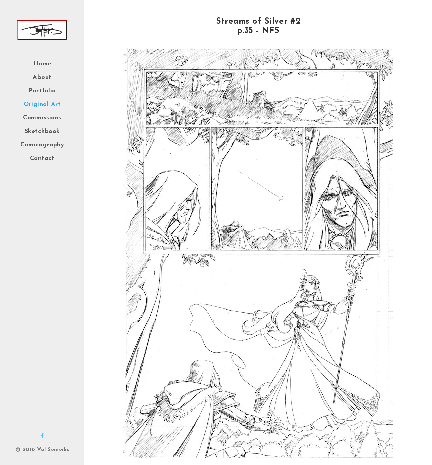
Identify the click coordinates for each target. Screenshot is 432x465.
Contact (42, 159)
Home (42, 64)
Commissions (42, 118)
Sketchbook (42, 132)
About (42, 78)
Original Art (42, 105)
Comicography (42, 145)
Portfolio (42, 91)
